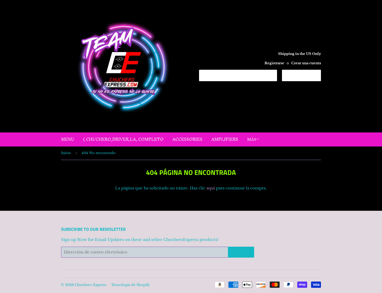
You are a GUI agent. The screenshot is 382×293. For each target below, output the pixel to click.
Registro (241, 252)
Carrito (305, 75)
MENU (67, 139)
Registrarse (274, 63)
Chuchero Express (90, 285)
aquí (210, 188)
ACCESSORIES (187, 139)
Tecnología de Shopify (130, 285)
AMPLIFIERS (224, 139)
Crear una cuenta (306, 63)
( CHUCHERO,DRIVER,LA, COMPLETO (123, 139)
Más (251, 139)
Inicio (66, 153)
